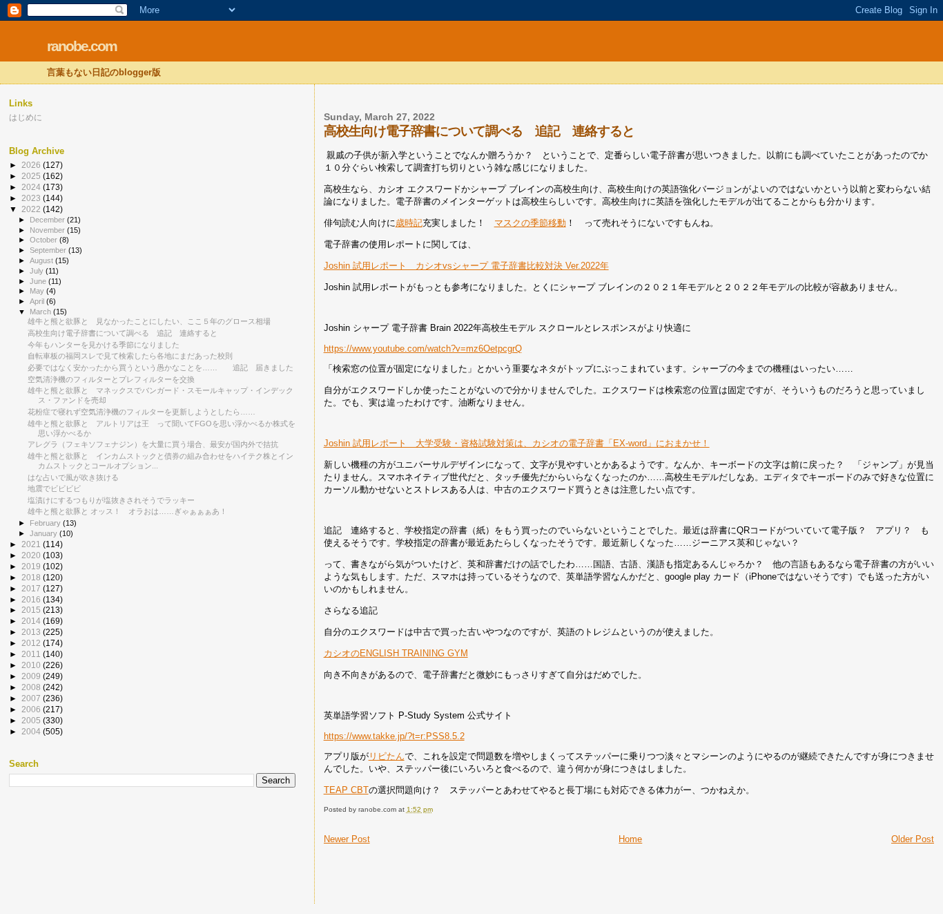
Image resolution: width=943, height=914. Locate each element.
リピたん (387, 756)
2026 (32, 164)
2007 (32, 698)
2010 (32, 664)
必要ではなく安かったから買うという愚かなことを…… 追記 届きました (160, 367)
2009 (32, 676)
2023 (32, 197)
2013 (32, 631)
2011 (32, 653)
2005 (32, 720)
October (44, 240)
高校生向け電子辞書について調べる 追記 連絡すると (122, 333)
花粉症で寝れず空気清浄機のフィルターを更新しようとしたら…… (141, 412)
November (48, 230)
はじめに (25, 117)
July (38, 271)
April (38, 301)
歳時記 (409, 223)
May (38, 291)
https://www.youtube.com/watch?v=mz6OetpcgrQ (423, 348)
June (39, 281)
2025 (32, 175)
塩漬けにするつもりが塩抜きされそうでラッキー (111, 500)
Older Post (912, 839)
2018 (32, 577)
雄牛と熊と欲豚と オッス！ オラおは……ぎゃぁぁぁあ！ (127, 511)
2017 (32, 588)
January (44, 533)
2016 (32, 599)
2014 (32, 620)
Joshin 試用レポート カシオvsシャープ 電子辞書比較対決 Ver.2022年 (466, 265)
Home (630, 839)
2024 (32, 186)
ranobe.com (82, 46)
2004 (32, 731)
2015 (32, 609)
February (46, 523)
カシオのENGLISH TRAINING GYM (396, 653)
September (49, 250)
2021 (32, 544)
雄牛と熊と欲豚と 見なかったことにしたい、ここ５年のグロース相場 (149, 321)
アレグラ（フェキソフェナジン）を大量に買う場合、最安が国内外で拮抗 (153, 444)
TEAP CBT (346, 790)
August (42, 260)
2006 (32, 709)
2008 (32, 687)
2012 (32, 642)
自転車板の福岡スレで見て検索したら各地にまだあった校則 (130, 356)
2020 (32, 555)
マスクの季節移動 (530, 223)
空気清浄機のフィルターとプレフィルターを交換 (111, 379)
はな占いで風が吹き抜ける (73, 477)
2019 (32, 566)
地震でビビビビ (54, 488)
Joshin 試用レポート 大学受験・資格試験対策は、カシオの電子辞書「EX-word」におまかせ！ (517, 443)
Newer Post (347, 839)
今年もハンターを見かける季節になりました (103, 345)
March (41, 311)
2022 (32, 208)
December (48, 220)
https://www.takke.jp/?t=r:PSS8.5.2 (394, 736)
